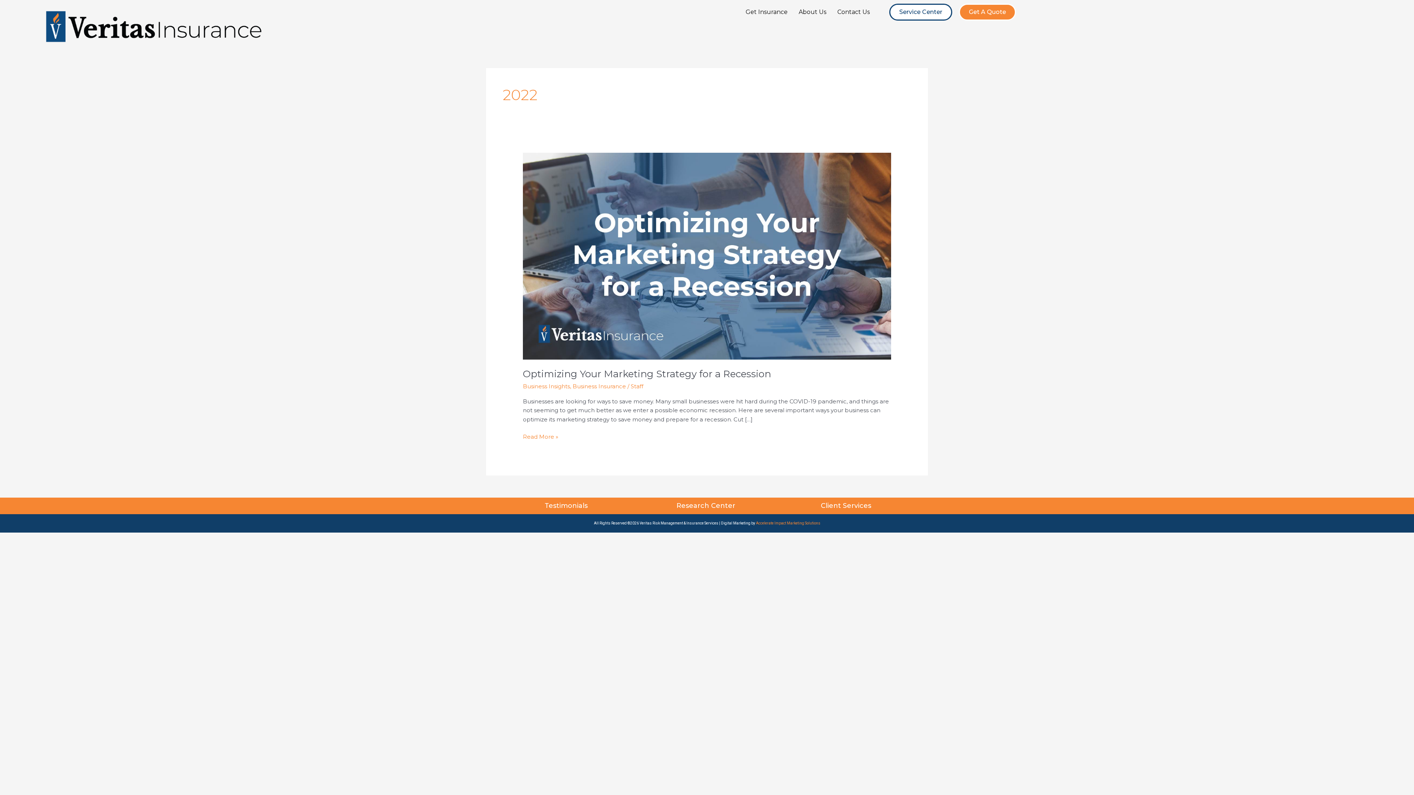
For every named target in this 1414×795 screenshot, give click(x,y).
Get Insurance (767, 11)
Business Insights (546, 386)
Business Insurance (599, 386)
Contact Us (853, 11)
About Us (812, 11)
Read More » (540, 436)
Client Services (847, 506)
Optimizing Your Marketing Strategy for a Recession (647, 374)
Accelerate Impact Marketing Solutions (788, 523)
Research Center (706, 506)
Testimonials (567, 506)
